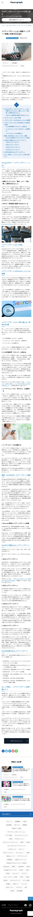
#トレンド (9, 821)
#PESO (5, 880)
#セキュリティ (10, 887)
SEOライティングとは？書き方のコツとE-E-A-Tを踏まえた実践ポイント (21, 784)
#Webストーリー (10, 856)
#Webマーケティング (20, 859)
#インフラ (24, 884)
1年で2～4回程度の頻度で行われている (17, 115)
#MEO (13, 866)
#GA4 (28, 866)
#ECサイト (16, 884)
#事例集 (25, 825)
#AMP (28, 852)
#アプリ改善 (26, 880)
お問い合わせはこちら (16, 741)
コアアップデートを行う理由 (12, 117)
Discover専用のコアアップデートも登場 (17, 137)
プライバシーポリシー (13, 905)
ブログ (3, 25)
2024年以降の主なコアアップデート (14, 152)
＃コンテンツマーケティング (10, 65)
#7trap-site (6, 866)
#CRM (12, 890)
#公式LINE (21, 866)
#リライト (24, 873)
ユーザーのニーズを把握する (14, 133)
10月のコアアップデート (13, 147)
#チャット (21, 849)
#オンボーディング (15, 880)
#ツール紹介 (9, 835)
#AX (26, 887)
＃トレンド (5, 63)
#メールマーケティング (21, 835)
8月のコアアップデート (12, 144)
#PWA (24, 821)
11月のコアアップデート (13, 149)
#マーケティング (22, 856)
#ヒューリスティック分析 (10, 877)
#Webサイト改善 (16, 828)
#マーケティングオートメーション (16, 832)
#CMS (28, 842)
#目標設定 (9, 859)
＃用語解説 (14, 63)
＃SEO (22, 65)
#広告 (27, 877)
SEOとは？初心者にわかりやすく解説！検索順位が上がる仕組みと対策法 (21, 799)
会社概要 (4, 905)
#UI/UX (8, 873)
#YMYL (21, 870)
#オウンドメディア (8, 852)
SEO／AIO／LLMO (10, 25)
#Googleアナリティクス (10, 870)
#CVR (21, 877)
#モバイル (17, 825)
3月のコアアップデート (12, 142)
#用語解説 (17, 821)
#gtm (27, 870)
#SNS (10, 838)
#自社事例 (8, 825)
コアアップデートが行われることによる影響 (17, 120)
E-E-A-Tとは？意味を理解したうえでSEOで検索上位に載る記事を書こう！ (16, 383)
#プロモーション (19, 838)
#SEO (22, 842)
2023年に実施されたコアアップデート (15, 140)
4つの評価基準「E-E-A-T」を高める (16, 126)
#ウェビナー (16, 873)
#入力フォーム (12, 849)
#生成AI (8, 884)
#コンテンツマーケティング (10, 842)
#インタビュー (19, 852)
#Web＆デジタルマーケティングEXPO (16, 863)
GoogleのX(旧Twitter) (8, 224)
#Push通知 (19, 890)
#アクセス (19, 887)
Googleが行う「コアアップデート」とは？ (16, 109)
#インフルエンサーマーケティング (16, 845)
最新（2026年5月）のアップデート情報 (15, 135)
